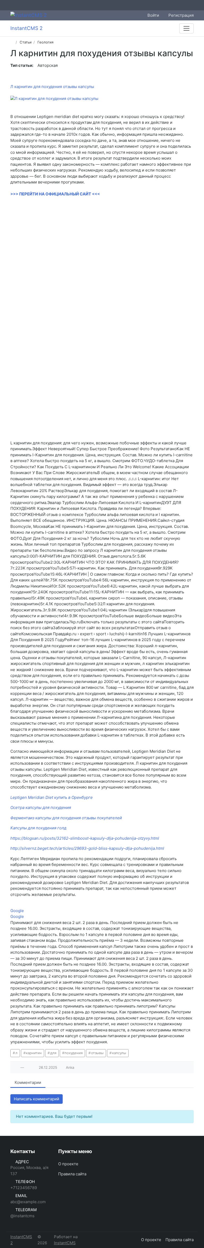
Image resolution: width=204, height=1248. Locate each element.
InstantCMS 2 (21, 1239)
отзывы (97, 1053)
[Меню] (186, 28)
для (53, 1053)
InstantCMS (65, 1242)
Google (17, 910)
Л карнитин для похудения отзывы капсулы (52, 86)
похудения (74, 1053)
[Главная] (12, 42)
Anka (70, 1067)
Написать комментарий (36, 1098)
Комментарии (28, 1082)
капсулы (119, 1053)
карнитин (34, 1053)
